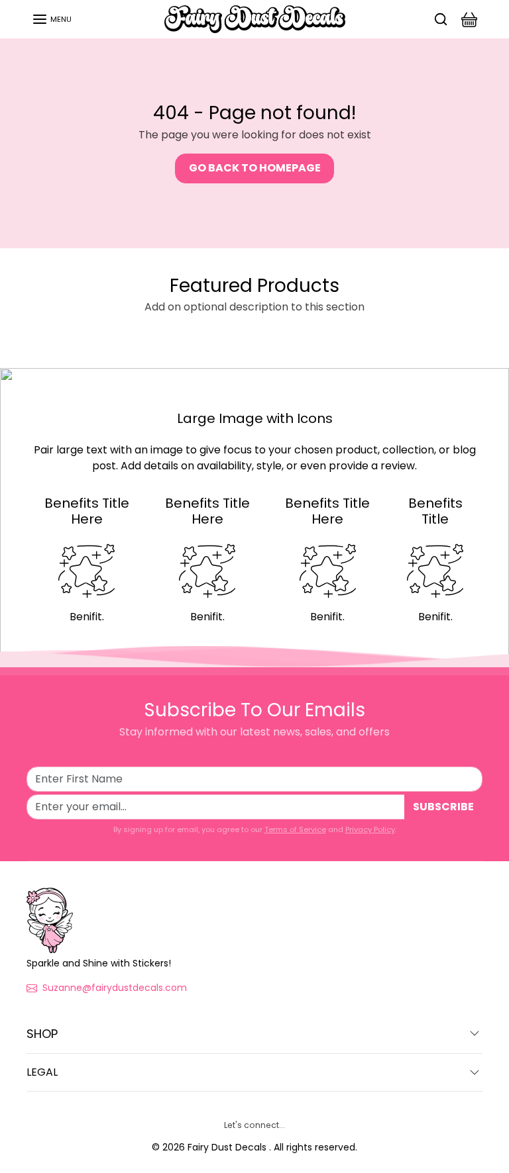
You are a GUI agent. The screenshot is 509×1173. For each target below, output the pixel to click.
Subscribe (443, 806)
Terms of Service (295, 829)
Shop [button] (42, 1033)
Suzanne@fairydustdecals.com (114, 987)
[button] (52, 19)
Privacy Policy (370, 829)
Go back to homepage (255, 167)
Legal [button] (42, 1072)
